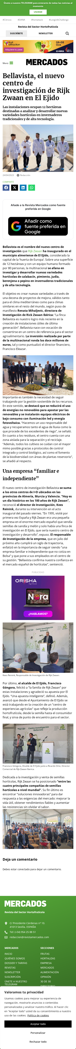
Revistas (10, 967)
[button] (67, 33)
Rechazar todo (38, 1041)
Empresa (46, 963)
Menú (5, 63)
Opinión (45, 976)
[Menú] (11, 63)
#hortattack (37, 19)
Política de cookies (38, 1015)
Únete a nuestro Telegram (16, 983)
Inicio (8, 953)
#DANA (21, 19)
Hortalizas (47, 958)
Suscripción (13, 976)
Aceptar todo (38, 1024)
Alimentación (49, 972)
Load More (38, 887)
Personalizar (38, 1032)
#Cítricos (7, 19)
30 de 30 (45, 981)
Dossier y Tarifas (16, 963)
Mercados (47, 967)
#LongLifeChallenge (59, 19)
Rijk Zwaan (34, 251)
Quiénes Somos (15, 958)
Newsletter (12, 972)
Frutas (44, 953)
